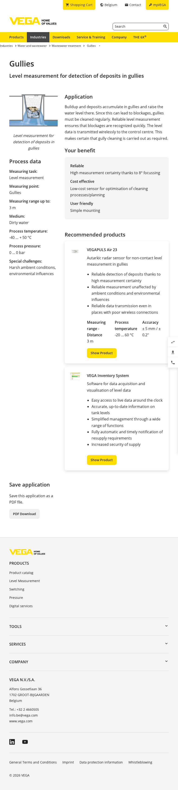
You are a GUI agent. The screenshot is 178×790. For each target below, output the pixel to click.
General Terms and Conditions (33, 762)
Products (16, 37)
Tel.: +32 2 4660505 (24, 709)
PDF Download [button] (24, 514)
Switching (16, 589)
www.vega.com (20, 721)
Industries (38, 37)
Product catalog (21, 572)
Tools (15, 626)
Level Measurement (24, 581)
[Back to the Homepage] (27, 552)
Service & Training (91, 37)
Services (17, 644)
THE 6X (139, 37)
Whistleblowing (140, 762)
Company (119, 37)
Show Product (102, 353)
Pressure (16, 597)
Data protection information (101, 762)
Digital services (21, 606)
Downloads (61, 37)
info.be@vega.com (23, 715)
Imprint (68, 762)
